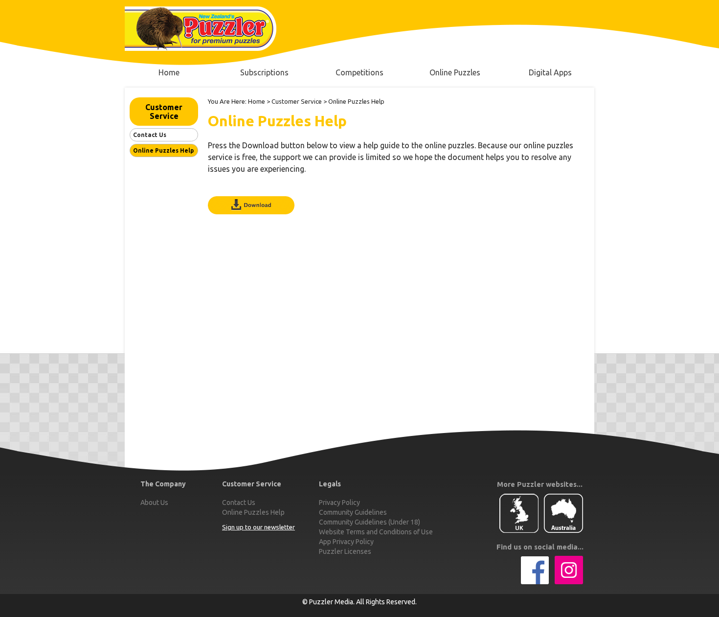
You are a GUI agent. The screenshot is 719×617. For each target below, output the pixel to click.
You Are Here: (227, 101)
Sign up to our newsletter (258, 527)
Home (256, 101)
